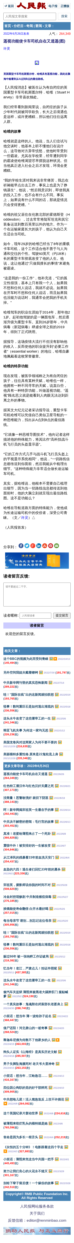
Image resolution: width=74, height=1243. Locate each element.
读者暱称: (11, 615)
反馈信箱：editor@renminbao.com (37, 1220)
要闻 (38, 26)
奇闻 (29, 26)
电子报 (53, 6)
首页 (7, 26)
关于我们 (37, 1213)
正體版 (65, 6)
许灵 (6, 48)
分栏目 (19, 26)
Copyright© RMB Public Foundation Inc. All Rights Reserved (37, 1196)
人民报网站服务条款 (37, 1206)
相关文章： (12, 651)
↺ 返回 (10, 6)
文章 (48, 26)
